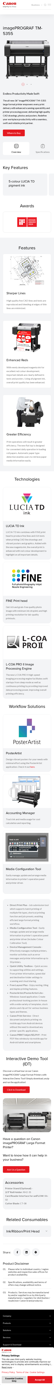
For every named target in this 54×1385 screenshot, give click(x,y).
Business (36, 5)
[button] (23, 84)
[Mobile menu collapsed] (49, 4)
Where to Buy (14, 133)
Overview (16, 152)
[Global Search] (45, 5)
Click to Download (16, 1089)
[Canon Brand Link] (9, 4)
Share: (7, 1252)
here (32, 766)
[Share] (17, 1252)
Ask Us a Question (16, 1169)
